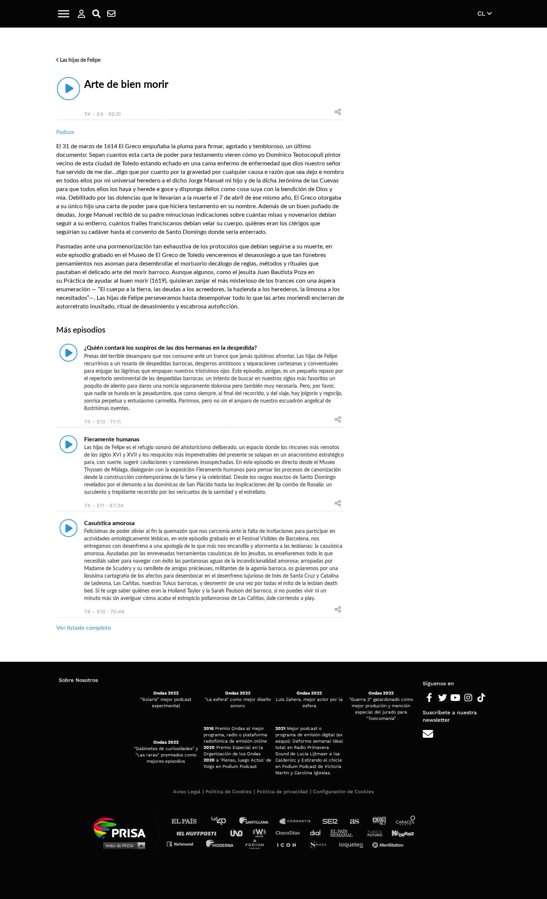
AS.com (354, 821)
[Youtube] (455, 697)
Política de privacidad (282, 791)
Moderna (220, 843)
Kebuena (399, 832)
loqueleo (353, 843)
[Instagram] (468, 697)
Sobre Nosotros (78, 680)
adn (379, 821)
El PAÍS (188, 821)
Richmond (184, 843)
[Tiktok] (481, 697)
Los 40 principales (224, 821)
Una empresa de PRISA (122, 827)
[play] (68, 88)
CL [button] (482, 13)
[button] (63, 14)
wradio (261, 832)
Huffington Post (198, 832)
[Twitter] (442, 697)
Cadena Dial (317, 832)
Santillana (259, 821)
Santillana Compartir (298, 821)
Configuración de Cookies (343, 791)
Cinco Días (289, 832)
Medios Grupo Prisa (122, 845)
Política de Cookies (228, 791)
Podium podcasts (257, 843)
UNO (239, 832)
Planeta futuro (372, 832)
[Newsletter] (111, 14)
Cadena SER (330, 821)
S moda (320, 843)
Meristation (389, 843)
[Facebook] (429, 697)
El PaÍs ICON (289, 843)
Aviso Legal (186, 791)
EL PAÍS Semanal (345, 832)
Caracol (406, 821)
